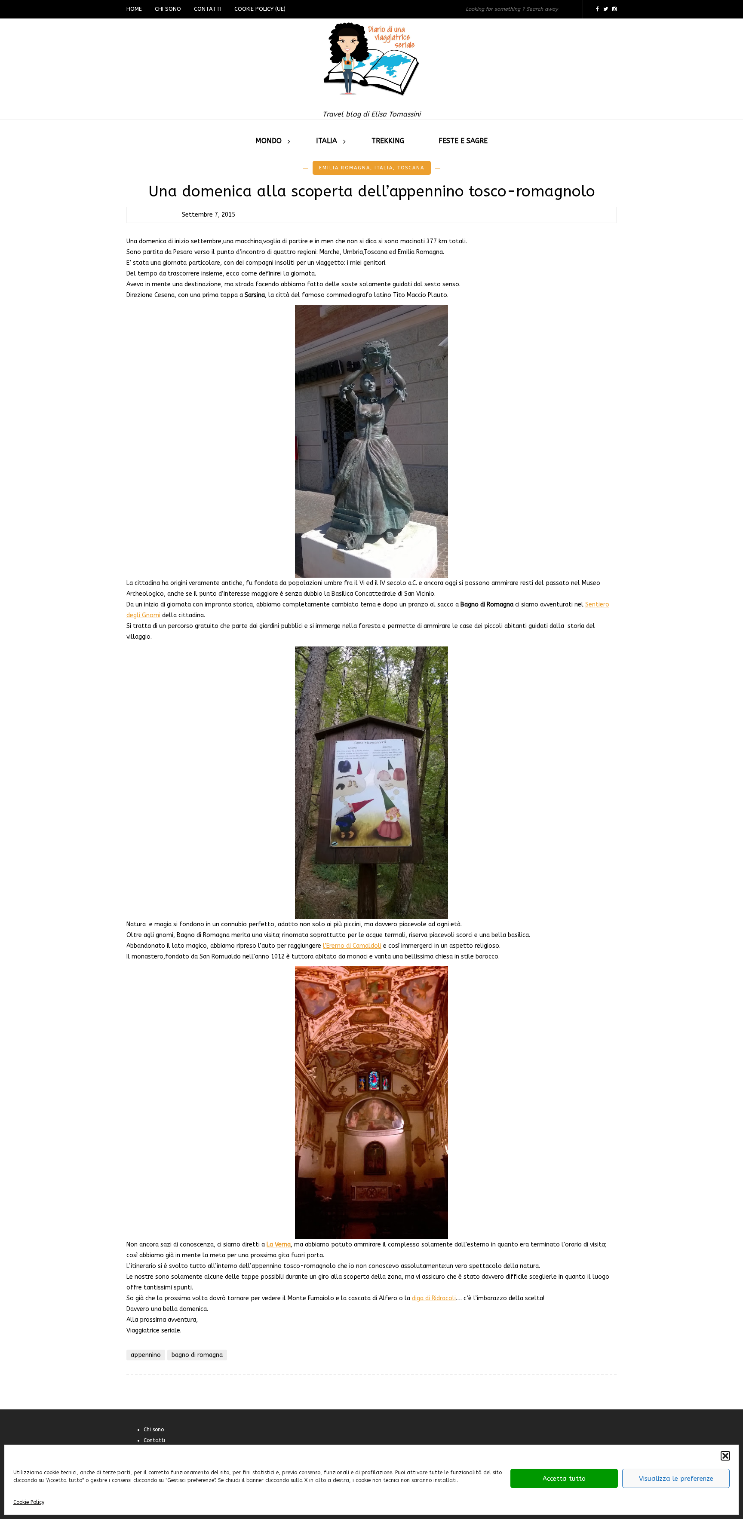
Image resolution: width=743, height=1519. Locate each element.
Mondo (268, 141)
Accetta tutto (564, 1478)
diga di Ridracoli (434, 1298)
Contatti (207, 9)
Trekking (388, 141)
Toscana (410, 168)
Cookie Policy (28, 1502)
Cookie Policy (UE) (260, 9)
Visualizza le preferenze (676, 1478)
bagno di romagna (197, 1355)
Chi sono (168, 9)
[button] (725, 1456)
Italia (326, 141)
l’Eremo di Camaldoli (352, 945)
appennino (146, 1355)
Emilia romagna (344, 168)
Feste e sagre (463, 141)
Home (134, 9)
